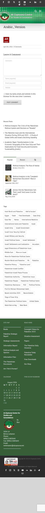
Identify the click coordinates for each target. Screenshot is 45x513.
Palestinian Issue (29, 277)
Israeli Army (9, 228)
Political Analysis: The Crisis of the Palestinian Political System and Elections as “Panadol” (21, 127)
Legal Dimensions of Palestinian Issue (18, 248)
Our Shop (27, 364)
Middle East (9, 252)
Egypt (7, 216)
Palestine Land (25, 264)
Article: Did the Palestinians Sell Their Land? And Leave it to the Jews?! (24, 192)
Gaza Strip (36, 216)
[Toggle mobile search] (35, 11)
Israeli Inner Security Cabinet (15, 232)
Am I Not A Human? (10, 369)
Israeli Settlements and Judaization (17, 244)
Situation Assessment (32, 336)
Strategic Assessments (11, 341)
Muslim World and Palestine (14, 260)
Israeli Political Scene (12, 240)
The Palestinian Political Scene (15, 301)
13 (12, 393)
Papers (26, 341)
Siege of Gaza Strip (11, 297)
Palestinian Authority (12, 277)
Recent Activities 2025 (12, 293)
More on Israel (21, 252)
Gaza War (8, 220)
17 (4, 395)
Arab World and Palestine (14, 211)
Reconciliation (28, 293)
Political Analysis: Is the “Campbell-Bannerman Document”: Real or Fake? (25, 178)
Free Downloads (24, 216)
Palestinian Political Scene (30, 281)
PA (28, 260)
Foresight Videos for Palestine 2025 (31, 330)
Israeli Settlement (29, 240)
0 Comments (17, 47)
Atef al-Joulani (31, 211)
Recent (22, 160)
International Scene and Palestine (16, 224)
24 (4, 398)
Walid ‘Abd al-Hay (11, 305)
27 (12, 398)
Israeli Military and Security (14, 236)
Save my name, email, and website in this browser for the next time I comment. (19, 95)
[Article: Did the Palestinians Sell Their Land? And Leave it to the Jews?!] (8, 190)
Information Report (10, 345)
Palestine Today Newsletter (30, 353)
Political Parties (34, 285)
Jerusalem (35, 244)
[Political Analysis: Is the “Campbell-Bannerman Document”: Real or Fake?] (8, 176)
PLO (24, 285)
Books (5, 329)
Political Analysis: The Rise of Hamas (26, 166)
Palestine (35, 260)
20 (12, 395)
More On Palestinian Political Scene (17, 256)
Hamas (16, 220)
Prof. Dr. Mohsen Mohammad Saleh (17, 289)
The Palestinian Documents (9, 363)
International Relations (30, 220)
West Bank (23, 305)
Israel (33, 224)
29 (17, 398)
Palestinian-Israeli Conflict (14, 269)
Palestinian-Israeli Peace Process (16, 273)
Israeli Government (22, 228)
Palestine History (11, 264)
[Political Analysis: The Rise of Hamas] (8, 166)
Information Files (9, 357)
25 (7, 398)
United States (34, 301)
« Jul (5, 403)
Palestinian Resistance (12, 285)
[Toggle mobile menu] (40, 11)
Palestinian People (11, 281)
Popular (10, 160)
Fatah (14, 216)
